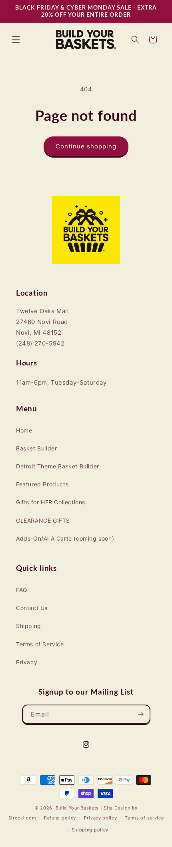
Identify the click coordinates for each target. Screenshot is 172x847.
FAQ (22, 589)
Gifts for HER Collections (50, 502)
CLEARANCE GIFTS (43, 520)
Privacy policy (100, 818)
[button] (16, 39)
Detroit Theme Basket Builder (57, 466)
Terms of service (144, 818)
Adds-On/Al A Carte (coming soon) (65, 538)
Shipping (28, 625)
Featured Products (42, 484)
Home (24, 430)
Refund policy (60, 818)
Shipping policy (90, 830)
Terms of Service (40, 644)
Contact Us (32, 607)
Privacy (26, 662)
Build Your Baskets (77, 808)
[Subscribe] (141, 714)
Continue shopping (86, 146)
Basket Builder (36, 448)
